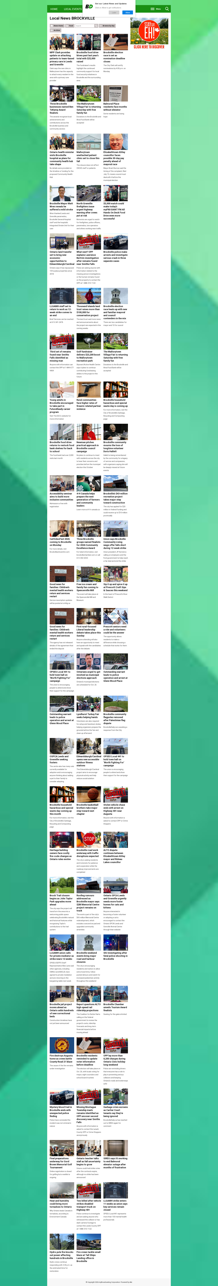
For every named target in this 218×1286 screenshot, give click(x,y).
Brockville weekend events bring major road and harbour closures (87, 957)
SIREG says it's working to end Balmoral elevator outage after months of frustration (115, 1163)
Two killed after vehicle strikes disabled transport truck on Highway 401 (89, 1205)
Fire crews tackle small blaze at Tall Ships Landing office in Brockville (89, 1256)
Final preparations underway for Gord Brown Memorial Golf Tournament (61, 1163)
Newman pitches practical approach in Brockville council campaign (88, 447)
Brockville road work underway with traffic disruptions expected (88, 853)
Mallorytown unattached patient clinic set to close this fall (88, 157)
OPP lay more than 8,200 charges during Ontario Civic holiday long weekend (114, 1060)
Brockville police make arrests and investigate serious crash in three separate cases (115, 256)
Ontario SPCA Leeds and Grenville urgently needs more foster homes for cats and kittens (114, 901)
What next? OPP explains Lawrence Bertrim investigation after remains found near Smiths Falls (88, 258)
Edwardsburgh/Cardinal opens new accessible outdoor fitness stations (89, 761)
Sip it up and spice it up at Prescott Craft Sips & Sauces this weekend (115, 587)
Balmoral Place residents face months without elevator (115, 106)
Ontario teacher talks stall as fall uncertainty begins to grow (88, 1161)
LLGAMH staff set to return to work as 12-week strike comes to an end (61, 311)
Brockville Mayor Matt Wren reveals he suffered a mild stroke (61, 206)
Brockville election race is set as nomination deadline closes (114, 57)
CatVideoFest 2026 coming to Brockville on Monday (60, 542)
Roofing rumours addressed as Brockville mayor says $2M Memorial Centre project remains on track (88, 903)
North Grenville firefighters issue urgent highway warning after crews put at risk (87, 209)
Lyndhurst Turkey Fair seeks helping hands (88, 716)
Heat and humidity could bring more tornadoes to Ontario (61, 1203)
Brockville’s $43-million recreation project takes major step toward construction (115, 498)
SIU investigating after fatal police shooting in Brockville (115, 956)
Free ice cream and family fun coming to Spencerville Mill (87, 587)
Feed (71, 26)
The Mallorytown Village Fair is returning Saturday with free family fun (89, 108)
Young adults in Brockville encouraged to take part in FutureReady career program (61, 406)
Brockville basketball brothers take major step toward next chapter (87, 809)
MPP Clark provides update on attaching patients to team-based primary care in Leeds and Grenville (62, 58)
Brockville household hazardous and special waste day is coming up (115, 403)
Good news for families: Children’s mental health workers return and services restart (61, 590)
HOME (54, 9)
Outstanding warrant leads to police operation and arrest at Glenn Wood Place (115, 676)
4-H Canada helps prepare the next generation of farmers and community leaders (88, 499)
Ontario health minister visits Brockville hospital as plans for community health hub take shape (62, 158)
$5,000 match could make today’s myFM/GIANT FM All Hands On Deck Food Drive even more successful (114, 211)
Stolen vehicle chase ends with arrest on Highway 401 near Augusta (114, 809)
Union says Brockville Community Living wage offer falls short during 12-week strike (114, 543)
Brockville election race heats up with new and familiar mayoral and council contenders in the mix (115, 312)
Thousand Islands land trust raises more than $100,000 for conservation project (88, 311)
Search (96, 26)
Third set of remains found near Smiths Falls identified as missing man (60, 356)
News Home (58, 26)
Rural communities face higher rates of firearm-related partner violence (89, 404)
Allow (128, 12)
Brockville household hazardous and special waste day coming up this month (61, 809)
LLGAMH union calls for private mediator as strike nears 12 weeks (62, 956)
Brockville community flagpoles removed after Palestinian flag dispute (114, 719)
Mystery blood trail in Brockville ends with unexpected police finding (61, 1111)
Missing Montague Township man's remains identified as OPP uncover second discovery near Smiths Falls (88, 1115)
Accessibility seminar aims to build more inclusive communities (61, 496)
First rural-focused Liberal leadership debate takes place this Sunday (89, 631)
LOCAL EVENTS (73, 9)
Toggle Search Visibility (167, 9)
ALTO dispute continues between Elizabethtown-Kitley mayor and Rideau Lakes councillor (114, 856)
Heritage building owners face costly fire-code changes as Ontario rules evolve (61, 854)
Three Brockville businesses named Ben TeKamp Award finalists (61, 108)
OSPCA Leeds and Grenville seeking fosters (59, 759)
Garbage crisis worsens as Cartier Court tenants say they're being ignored (115, 1111)
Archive (57, 30)
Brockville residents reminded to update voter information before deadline (87, 1060)
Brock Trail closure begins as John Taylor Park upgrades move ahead (61, 900)
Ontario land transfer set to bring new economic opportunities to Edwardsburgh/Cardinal (62, 258)
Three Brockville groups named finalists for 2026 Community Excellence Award (88, 543)
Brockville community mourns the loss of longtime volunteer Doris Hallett (114, 447)
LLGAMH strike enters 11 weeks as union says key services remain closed (115, 1205)
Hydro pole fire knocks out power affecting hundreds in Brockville (61, 1255)
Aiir (131, 1282)
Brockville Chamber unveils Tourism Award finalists (115, 1007)
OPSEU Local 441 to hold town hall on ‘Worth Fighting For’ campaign (60, 676)
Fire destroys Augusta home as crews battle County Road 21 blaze (61, 1058)
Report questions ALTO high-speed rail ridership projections (89, 1007)
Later (114, 12)
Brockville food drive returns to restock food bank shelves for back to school (62, 447)
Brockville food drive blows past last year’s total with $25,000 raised (88, 57)
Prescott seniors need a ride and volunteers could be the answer (114, 629)
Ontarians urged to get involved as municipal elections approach (88, 674)
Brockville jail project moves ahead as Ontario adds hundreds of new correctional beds (62, 1010)
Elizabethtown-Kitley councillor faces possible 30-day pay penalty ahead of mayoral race (114, 158)
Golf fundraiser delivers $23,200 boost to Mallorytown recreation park (88, 356)
